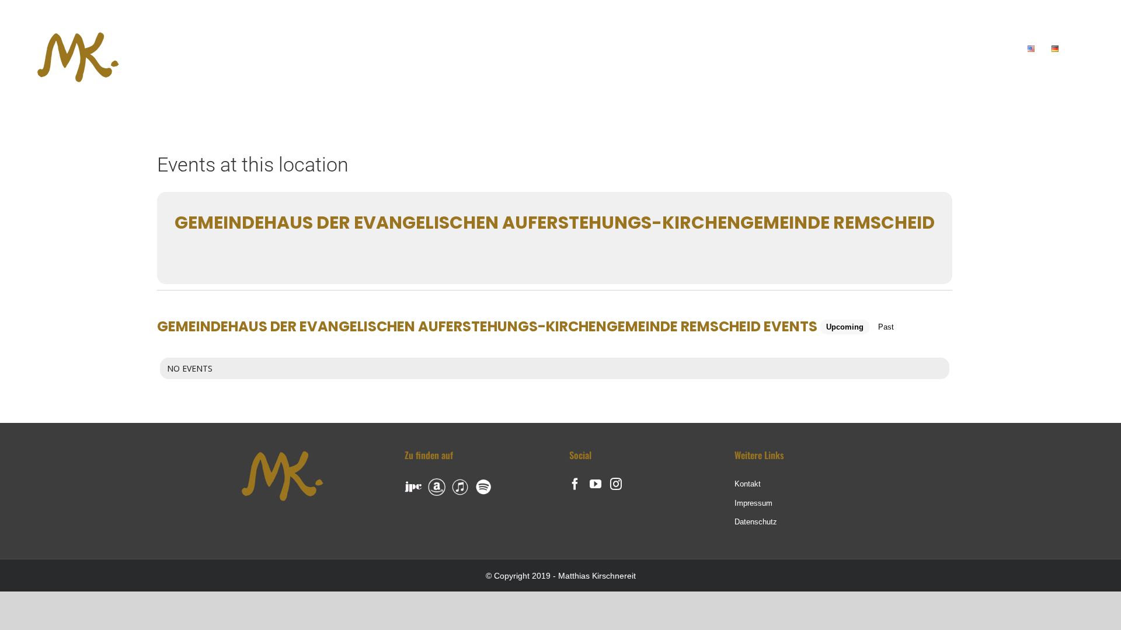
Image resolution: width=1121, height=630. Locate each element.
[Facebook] (575, 484)
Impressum (753, 503)
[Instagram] (616, 484)
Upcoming (845, 327)
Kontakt (747, 484)
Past (886, 327)
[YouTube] (595, 484)
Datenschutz (755, 521)
